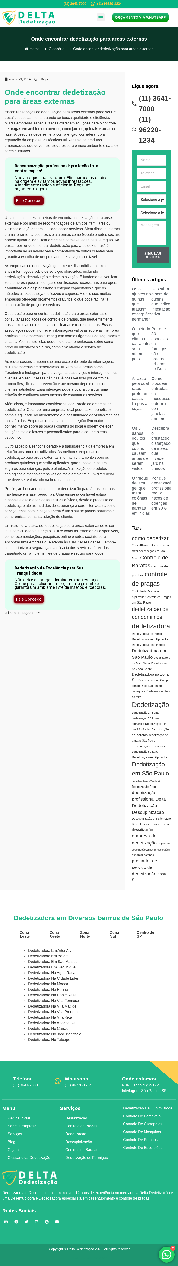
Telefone (23, 1078)
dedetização (51, 112)
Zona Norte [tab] (85, 934)
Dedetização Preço (144, 786)
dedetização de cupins (148, 746)
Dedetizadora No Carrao (48, 1028)
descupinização (65, 277)
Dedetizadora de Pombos (148, 633)
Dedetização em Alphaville (149, 757)
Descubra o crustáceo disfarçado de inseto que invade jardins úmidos (161, 448)
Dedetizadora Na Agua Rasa (51, 973)
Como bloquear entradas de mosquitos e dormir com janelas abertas (160, 398)
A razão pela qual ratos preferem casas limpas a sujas (140, 393)
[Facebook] (16, 1222)
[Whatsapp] (57, 1081)
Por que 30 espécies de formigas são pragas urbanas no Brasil (159, 349)
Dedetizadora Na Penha (48, 989)
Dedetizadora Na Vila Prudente (53, 1012)
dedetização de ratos (145, 751)
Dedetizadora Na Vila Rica (50, 1017)
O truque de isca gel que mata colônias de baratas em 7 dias (141, 496)
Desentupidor (140, 824)
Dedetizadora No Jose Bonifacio (54, 1034)
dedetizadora (151, 626)
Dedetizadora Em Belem (48, 956)
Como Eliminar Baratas (146, 545)
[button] (101, 17)
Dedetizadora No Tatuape (49, 1040)
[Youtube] (57, 1222)
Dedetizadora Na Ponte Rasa (52, 995)
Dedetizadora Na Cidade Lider (53, 978)
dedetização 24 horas (145, 712)
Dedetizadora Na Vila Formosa (53, 1001)
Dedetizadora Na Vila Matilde (52, 1006)
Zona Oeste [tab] (55, 934)
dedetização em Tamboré (146, 781)
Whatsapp (76, 1078)
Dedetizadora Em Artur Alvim (51, 950)
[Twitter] (26, 1222)
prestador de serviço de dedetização (144, 867)
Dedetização (150, 704)
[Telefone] (5, 1081)
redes (102, 234)
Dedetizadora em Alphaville (150, 639)
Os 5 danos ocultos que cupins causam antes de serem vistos (140, 448)
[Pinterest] (47, 1222)
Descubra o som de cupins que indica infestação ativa (160, 301)
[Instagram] (6, 1222)
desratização (37, 277)
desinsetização (159, 824)
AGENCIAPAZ (97, 1258)
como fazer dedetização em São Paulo (150, 552)
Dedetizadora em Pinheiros (149, 645)
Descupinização (148, 812)
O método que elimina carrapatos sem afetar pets (142, 344)
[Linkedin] (36, 1222)
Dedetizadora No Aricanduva (52, 1023)
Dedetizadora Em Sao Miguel (52, 967)
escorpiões (163, 849)
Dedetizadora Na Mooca (48, 984)
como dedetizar (150, 538)
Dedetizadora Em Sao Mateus (52, 962)
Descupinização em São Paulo (151, 818)
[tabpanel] (89, 995)
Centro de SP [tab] (145, 934)
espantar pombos (143, 855)
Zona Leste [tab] (25, 934)
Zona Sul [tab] (114, 934)
